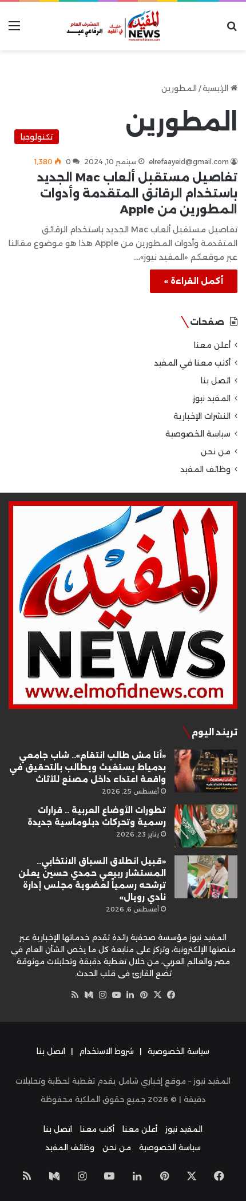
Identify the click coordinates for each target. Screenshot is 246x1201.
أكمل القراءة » (193, 281)
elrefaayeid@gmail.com (189, 161)
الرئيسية (217, 88)
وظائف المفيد (205, 469)
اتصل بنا (216, 380)
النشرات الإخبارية (202, 416)
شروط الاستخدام (106, 1051)
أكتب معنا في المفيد (192, 362)
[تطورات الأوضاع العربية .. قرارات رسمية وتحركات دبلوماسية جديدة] (205, 825)
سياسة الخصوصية (198, 433)
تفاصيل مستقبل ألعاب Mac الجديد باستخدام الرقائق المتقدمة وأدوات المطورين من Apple (137, 193)
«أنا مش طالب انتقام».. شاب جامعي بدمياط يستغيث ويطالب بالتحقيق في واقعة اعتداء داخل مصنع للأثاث (87, 767)
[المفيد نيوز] (123, 26)
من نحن (216, 451)
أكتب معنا (97, 1128)
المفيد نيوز (212, 398)
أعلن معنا (212, 345)
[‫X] (157, 995)
